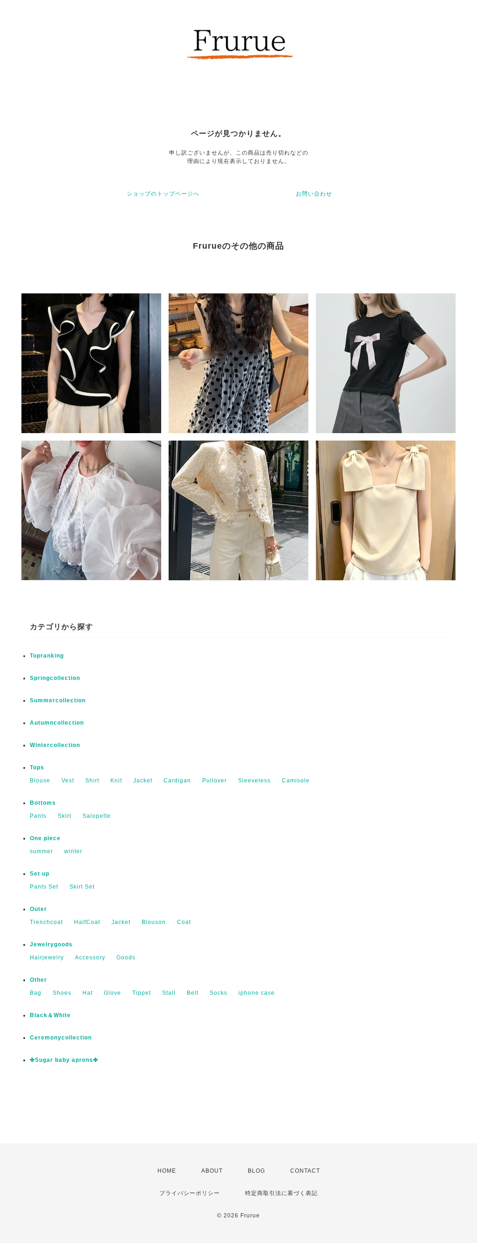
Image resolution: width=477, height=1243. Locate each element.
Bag (35, 993)
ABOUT (212, 1171)
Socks (218, 993)
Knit (116, 780)
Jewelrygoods (51, 944)
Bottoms (43, 803)
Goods (126, 957)
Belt (192, 993)
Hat (87, 993)
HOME (166, 1171)
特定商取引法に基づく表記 (281, 1193)
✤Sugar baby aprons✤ (64, 1060)
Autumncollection (57, 723)
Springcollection (55, 678)
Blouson (154, 922)
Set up (39, 873)
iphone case (256, 993)
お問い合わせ (314, 193)
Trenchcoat (46, 922)
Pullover (214, 780)
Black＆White (50, 1015)
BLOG (256, 1171)
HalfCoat (87, 922)
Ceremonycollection (61, 1037)
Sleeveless (254, 780)
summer (41, 851)
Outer (38, 909)
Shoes (62, 993)
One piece (45, 838)
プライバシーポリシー (189, 1193)
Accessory (90, 957)
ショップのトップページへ (163, 193)
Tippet (141, 993)
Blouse (40, 780)
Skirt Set (82, 886)
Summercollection (58, 700)
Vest (67, 780)
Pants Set (44, 886)
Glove (112, 993)
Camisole (296, 780)
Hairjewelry (47, 957)
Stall (169, 993)
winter (73, 851)
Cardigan (177, 780)
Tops (37, 767)
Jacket (142, 780)
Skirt (64, 816)
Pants (38, 816)
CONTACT (305, 1171)
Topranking (47, 655)
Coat (184, 922)
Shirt (92, 780)
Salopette (96, 816)
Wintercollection (55, 745)
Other (38, 980)
